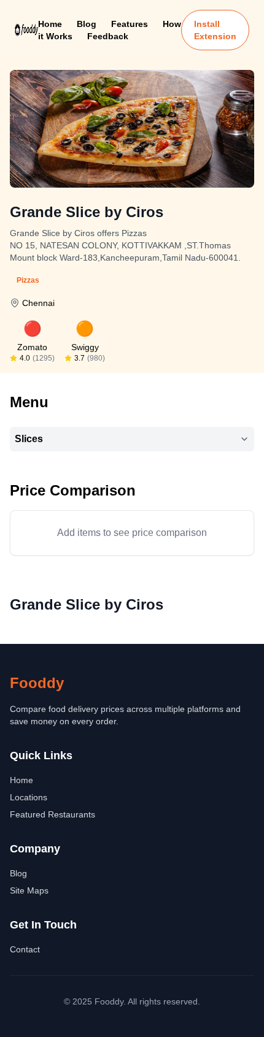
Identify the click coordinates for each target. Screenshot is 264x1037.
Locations (28, 797)
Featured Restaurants (52, 814)
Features (129, 24)
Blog (86, 24)
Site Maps (29, 890)
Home (50, 24)
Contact (25, 949)
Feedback (107, 36)
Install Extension (215, 30)
